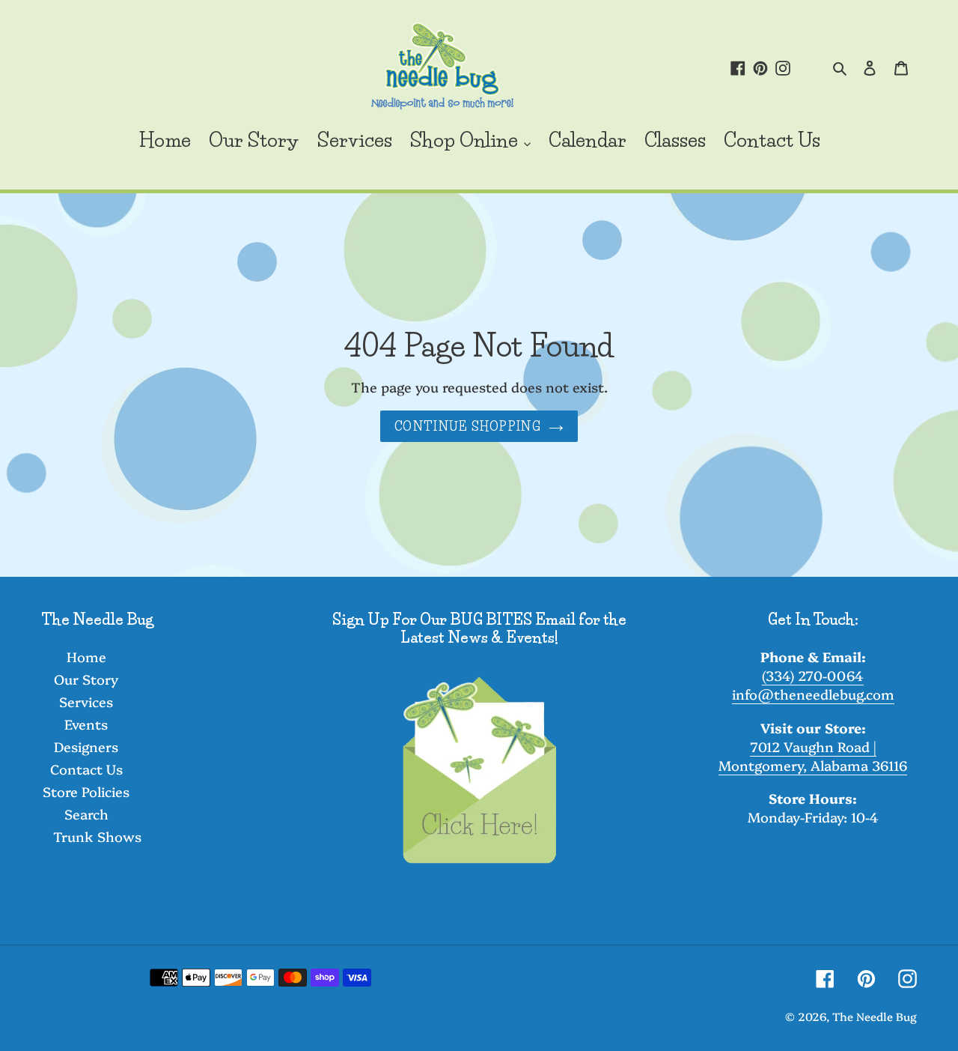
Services (86, 701)
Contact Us (86, 769)
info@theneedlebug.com (813, 694)
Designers (86, 746)
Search (86, 814)
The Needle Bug (874, 1016)
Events (86, 724)
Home (86, 656)
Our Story (86, 679)
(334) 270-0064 (813, 675)
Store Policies (86, 791)
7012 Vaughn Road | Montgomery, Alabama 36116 (812, 756)
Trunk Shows (97, 836)
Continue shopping (467, 426)
